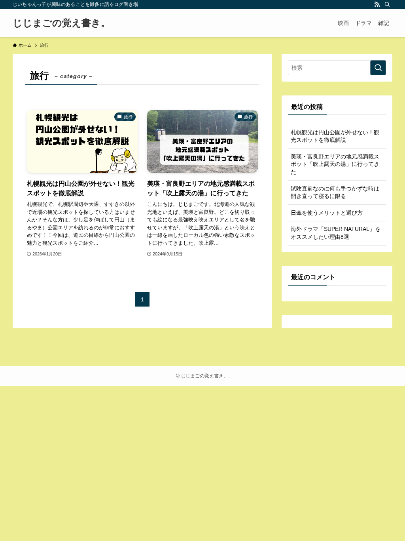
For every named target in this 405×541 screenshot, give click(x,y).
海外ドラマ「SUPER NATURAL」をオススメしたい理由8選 (335, 233)
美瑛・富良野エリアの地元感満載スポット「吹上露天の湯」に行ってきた (335, 164)
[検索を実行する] (378, 67)
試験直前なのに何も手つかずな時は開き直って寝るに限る (335, 192)
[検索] (387, 4)
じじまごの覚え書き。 (61, 23)
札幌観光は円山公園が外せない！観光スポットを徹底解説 (335, 136)
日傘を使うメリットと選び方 (327, 213)
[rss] (377, 4)
